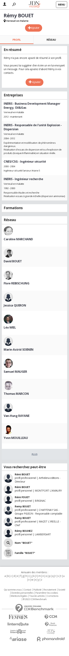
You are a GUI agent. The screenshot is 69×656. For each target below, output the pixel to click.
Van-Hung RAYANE (16, 416)
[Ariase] (18, 639)
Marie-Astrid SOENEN (18, 349)
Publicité (37, 589)
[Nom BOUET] (8, 542)
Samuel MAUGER (15, 372)
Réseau (51, 39)
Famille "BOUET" (25, 553)
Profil (17, 39)
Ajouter (35, 27)
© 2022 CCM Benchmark (35, 599)
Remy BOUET (23, 506)
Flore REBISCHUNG (16, 283)
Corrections (52, 596)
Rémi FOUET (22, 497)
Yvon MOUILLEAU (16, 438)
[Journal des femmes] (18, 617)
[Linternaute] (18, 624)
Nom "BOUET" (23, 543)
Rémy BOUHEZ (23, 531)
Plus (34, 454)
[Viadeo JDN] (51, 631)
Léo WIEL (10, 327)
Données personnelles (22, 593)
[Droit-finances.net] (51, 624)
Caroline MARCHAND (18, 239)
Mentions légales (19, 596)
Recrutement (50, 589)
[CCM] (51, 617)
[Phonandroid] (51, 639)
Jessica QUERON (15, 305)
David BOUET (13, 261)
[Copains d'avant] (18, 631)
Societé (61, 589)
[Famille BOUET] (8, 553)
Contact (27, 589)
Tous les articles (37, 596)
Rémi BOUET (22, 474)
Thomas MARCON (16, 394)
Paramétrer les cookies (47, 593)
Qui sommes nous (13, 589)
